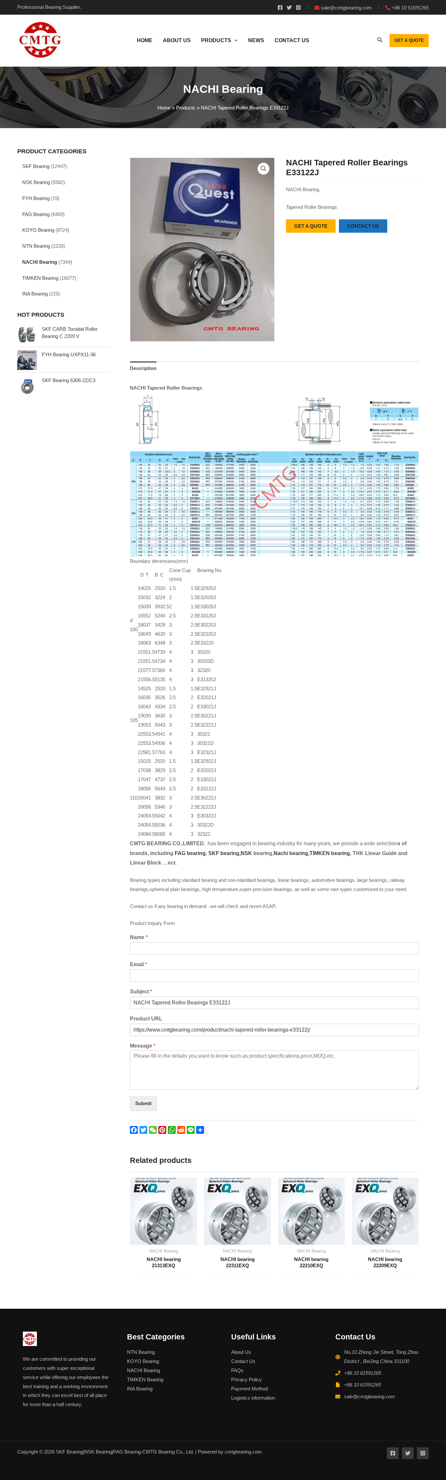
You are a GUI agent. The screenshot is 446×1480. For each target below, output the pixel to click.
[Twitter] (289, 7)
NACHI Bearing (39, 262)
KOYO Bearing (38, 230)
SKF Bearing (35, 166)
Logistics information (253, 1398)
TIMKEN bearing (330, 853)
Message (142, 1046)
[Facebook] (280, 7)
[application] (234, 40)
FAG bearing (189, 853)
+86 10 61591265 (362, 1373)
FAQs (237, 1370)
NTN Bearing (36, 246)
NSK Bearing (36, 182)
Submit (143, 1103)
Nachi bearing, (292, 853)
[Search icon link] (380, 41)
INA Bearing (35, 293)
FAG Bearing (36, 214)
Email (138, 964)
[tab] (143, 369)
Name (139, 937)
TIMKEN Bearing (40, 278)
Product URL (146, 1018)
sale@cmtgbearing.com (369, 1396)
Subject (141, 991)
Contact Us (243, 1361)
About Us (241, 1352)
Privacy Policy (246, 1379)
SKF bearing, (224, 853)
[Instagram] (298, 7)
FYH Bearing (36, 198)
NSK (247, 853)
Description (143, 368)
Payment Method (249, 1388)
